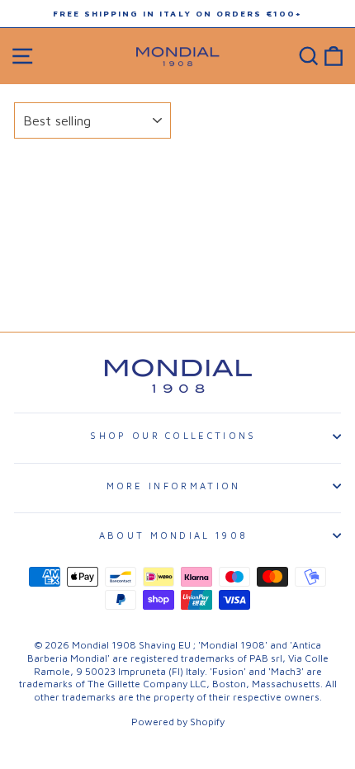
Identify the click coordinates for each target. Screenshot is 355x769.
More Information (173, 485)
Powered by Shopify (178, 721)
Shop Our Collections (173, 435)
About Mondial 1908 (173, 535)
